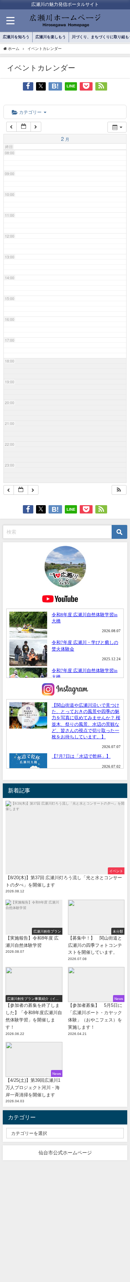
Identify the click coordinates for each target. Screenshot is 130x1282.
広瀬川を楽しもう (50, 37)
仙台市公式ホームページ (65, 1152)
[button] (119, 490)
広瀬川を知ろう (16, 37)
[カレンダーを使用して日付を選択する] (23, 127)
